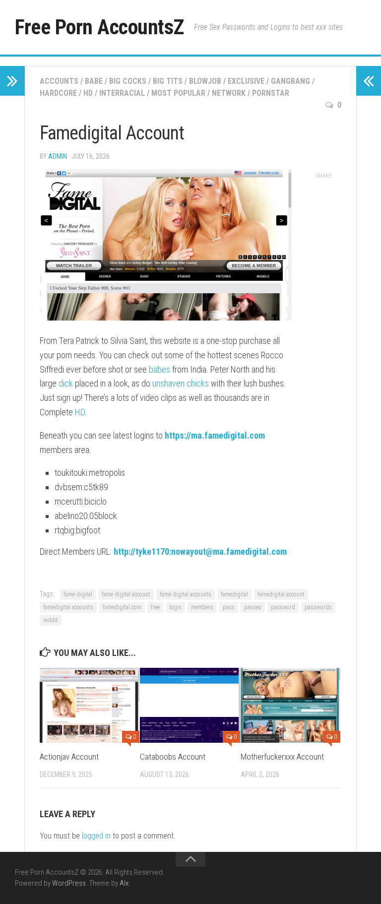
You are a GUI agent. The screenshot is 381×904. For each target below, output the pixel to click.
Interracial (122, 93)
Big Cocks (127, 81)
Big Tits (168, 81)
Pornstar (270, 93)
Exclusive (246, 81)
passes (252, 607)
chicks (198, 383)
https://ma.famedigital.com (215, 435)
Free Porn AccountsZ (99, 27)
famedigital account (281, 594)
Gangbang (290, 81)
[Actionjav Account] (89, 705)
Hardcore (58, 93)
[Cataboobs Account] (190, 705)
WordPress (69, 883)
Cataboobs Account (172, 757)
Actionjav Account (69, 757)
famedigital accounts (68, 607)
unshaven (168, 383)
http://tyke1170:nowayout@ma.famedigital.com (200, 551)
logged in (96, 835)
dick (66, 383)
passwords (318, 607)
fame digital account (126, 594)
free (155, 607)
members (202, 607)
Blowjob (205, 81)
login (175, 607)
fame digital (78, 594)
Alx (124, 883)
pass (229, 607)
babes (159, 369)
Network (229, 93)
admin (57, 156)
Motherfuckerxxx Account (282, 757)
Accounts (59, 81)
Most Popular (178, 93)
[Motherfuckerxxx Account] (290, 705)
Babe (94, 81)
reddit (50, 620)
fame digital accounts (185, 594)
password (283, 607)
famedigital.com (122, 607)
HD (88, 93)
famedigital (234, 594)
